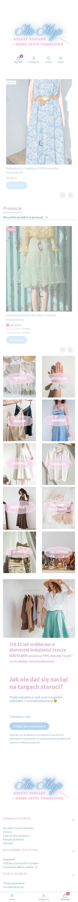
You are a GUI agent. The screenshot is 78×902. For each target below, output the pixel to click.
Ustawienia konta (13, 887)
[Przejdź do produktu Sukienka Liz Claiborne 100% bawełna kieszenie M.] (39, 122)
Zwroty (7, 831)
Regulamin (9, 859)
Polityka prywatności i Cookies (21, 863)
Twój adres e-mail (19, 716)
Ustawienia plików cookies (19, 867)
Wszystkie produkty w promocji (23, 217)
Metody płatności (13, 839)
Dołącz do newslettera (29, 726)
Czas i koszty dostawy (16, 835)
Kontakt (8, 843)
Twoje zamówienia (14, 883)
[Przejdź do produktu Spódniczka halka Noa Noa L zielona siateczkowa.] (39, 269)
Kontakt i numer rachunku (18, 828)
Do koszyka (16, 185)
